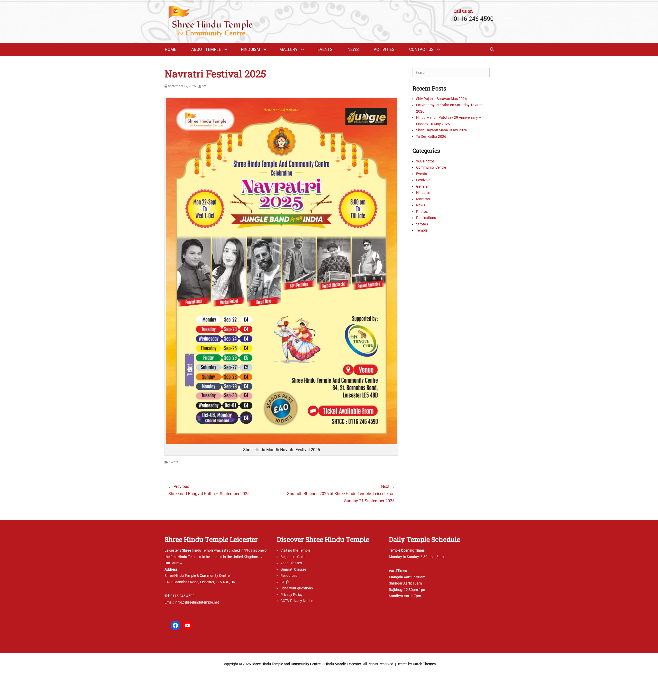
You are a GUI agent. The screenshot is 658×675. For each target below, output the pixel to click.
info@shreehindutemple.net (197, 602)
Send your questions (296, 588)
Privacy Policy (291, 594)
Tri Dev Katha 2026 (431, 136)
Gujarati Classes (293, 569)
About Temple (206, 49)
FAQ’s (284, 582)
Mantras (423, 199)
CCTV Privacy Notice (296, 601)
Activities (384, 49)
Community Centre (431, 167)
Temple (421, 230)
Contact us (421, 49)
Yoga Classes (291, 563)
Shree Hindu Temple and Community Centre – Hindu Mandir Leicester (306, 664)
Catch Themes (424, 664)
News (353, 49)
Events (325, 49)
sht (204, 86)
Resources (288, 575)
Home (170, 49)
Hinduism (250, 49)
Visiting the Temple (295, 550)
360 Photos (425, 161)
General (422, 186)
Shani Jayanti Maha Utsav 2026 (441, 130)
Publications (426, 218)
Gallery (289, 49)
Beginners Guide (293, 557)
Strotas (422, 224)
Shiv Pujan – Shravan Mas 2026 (441, 99)
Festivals (423, 180)
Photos (422, 211)
